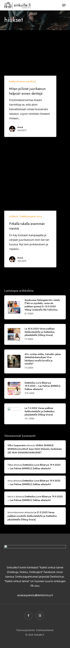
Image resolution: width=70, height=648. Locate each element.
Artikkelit (13, 216)
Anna (20, 127)
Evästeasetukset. (45, 630)
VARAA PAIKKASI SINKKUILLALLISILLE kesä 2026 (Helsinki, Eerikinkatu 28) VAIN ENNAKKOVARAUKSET (34, 449)
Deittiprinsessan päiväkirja (22, 81)
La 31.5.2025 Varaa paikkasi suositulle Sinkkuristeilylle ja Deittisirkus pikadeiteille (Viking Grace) (32, 516)
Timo (10, 464)
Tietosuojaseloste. (25, 630)
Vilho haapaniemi (16, 445)
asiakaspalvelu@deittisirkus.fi (35, 595)
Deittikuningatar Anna (31, 216)
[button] (64, 5)
